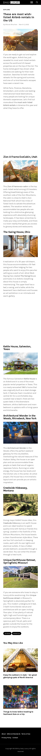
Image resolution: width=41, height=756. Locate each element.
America (16, 633)
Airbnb (7, 633)
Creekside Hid (9, 523)
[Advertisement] (20, 132)
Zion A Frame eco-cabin (17, 186)
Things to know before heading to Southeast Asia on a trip (18, 712)
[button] (20, 40)
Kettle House (29, 379)
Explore (6, 9)
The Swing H (26, 276)
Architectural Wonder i (17, 448)
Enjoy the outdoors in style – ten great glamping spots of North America (20, 676)
